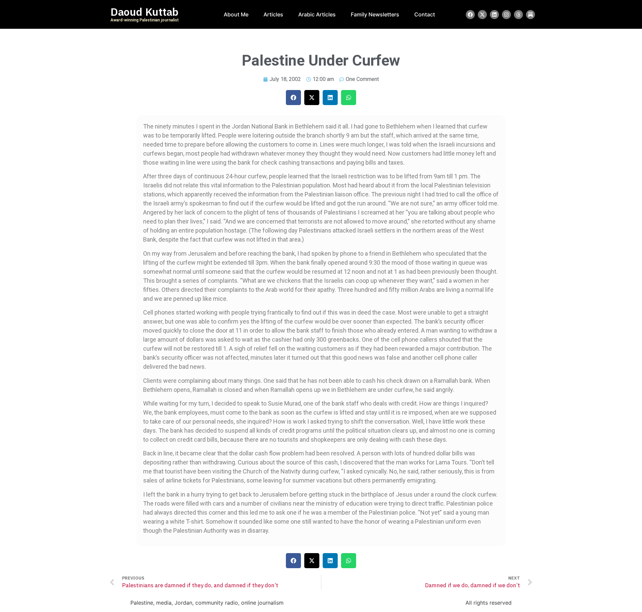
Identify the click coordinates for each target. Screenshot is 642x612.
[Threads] (518, 14)
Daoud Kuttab (144, 12)
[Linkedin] (494, 14)
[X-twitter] (482, 14)
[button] (293, 97)
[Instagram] (506, 14)
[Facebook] (470, 14)
